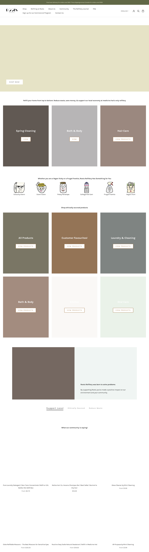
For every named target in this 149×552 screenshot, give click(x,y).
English (124, 11)
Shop (25, 9)
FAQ (94, 9)
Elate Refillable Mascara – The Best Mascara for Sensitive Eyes (26, 544)
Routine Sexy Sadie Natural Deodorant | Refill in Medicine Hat (74, 544)
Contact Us (59, 13)
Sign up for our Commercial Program (37, 13)
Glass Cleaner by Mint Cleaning (123, 485)
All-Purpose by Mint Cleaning (123, 544)
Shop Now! (14, 82)
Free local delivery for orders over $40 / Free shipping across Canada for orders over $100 (74, 2)
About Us (51, 9)
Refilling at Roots (37, 9)
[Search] (138, 11)
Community (64, 9)
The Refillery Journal (81, 9)
